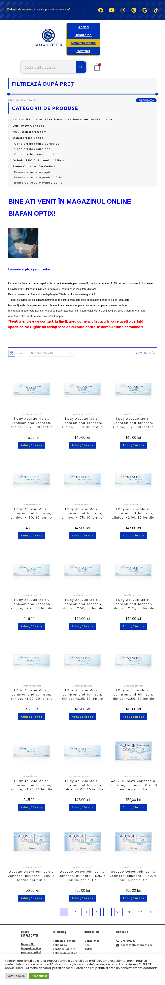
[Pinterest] (134, 10)
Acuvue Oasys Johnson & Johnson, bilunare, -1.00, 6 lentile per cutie (31, 876)
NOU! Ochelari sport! (30, 132)
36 (149, 353)
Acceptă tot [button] (39, 976)
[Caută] (81, 67)
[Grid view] (11, 353)
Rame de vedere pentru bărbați (40, 177)
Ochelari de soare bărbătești (38, 144)
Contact (83, 51)
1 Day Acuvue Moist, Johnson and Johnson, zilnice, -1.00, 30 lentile (82, 423)
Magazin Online (83, 43)
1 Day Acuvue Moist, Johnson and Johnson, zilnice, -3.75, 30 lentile (32, 785)
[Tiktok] (156, 10)
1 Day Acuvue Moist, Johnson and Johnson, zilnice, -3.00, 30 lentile (32, 694)
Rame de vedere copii (32, 172)
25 (118, 912)
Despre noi (83, 35)
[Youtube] (112, 10)
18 (144, 353)
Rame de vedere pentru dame (38, 183)
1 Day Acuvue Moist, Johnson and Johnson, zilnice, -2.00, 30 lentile (133, 513)
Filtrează (146, 100)
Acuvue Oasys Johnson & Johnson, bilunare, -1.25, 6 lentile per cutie (82, 876)
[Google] (145, 10)
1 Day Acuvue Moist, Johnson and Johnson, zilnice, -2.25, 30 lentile (32, 604)
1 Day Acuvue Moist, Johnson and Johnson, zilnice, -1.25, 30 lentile (133, 423)
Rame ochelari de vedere (34, 166)
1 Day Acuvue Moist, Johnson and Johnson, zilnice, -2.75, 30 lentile (133, 604)
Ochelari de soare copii (33, 149)
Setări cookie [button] (16, 976)
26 (129, 912)
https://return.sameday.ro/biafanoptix (42, 316)
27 (140, 912)
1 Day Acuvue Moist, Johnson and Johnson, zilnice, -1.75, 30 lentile (82, 513)
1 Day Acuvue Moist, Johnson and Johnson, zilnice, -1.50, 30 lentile (31, 513)
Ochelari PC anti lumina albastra (41, 160)
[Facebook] (101, 10)
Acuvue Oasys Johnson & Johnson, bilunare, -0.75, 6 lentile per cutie (133, 785)
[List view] (20, 353)
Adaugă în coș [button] (31, 445)
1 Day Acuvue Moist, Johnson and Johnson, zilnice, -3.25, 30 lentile (82, 694)
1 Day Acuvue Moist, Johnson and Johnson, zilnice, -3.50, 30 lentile (133, 694)
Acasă (83, 27)
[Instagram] (123, 10)
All (155, 353)
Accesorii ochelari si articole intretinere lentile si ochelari (63, 119)
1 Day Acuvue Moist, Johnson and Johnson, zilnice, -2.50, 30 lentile (82, 604)
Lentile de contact (28, 126)
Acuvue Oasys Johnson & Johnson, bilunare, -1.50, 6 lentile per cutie (133, 876)
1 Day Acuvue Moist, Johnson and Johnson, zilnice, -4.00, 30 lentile (82, 785)
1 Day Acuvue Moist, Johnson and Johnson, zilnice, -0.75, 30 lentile (32, 423)
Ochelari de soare (28, 138)
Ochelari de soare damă (34, 154)
